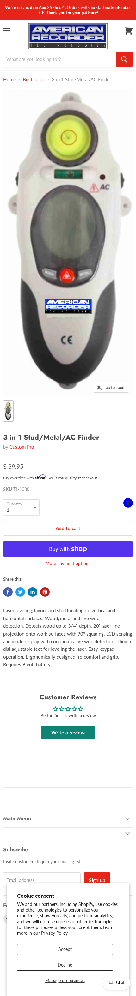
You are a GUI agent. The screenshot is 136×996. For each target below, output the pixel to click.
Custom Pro (21, 447)
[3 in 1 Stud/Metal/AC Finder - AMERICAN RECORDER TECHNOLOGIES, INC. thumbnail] (8, 411)
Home (9, 79)
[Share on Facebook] (8, 592)
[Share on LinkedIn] (32, 592)
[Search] (124, 59)
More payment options (68, 563)
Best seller (34, 79)
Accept (65, 949)
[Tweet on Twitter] (20, 592)
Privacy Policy (54, 933)
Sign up (97, 880)
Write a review (68, 732)
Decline (65, 965)
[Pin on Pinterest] (45, 592)
